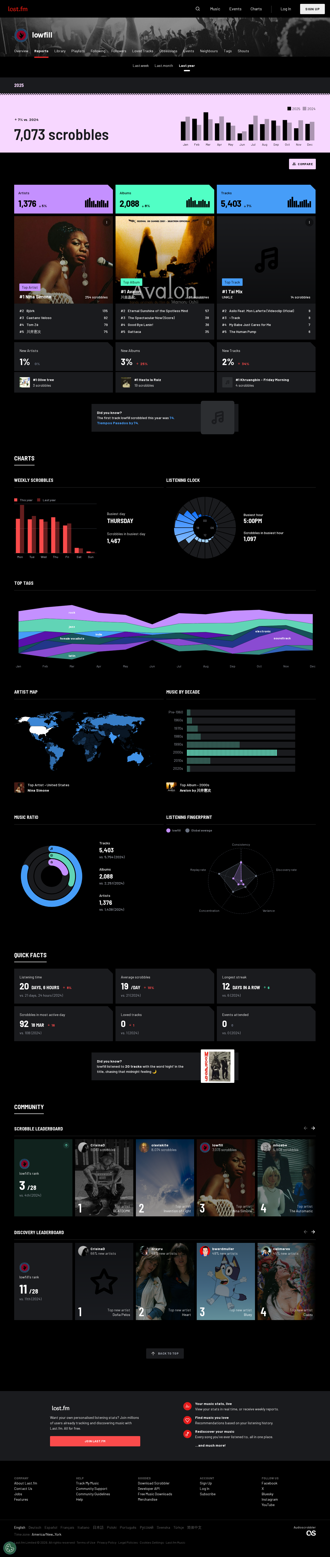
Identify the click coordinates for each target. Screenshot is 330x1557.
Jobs (18, 1494)
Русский (146, 1527)
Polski (112, 1527)
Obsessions (168, 51)
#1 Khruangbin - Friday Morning (262, 379)
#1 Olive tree (43, 379)
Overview (21, 51)
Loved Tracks (142, 51)
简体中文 (194, 1527)
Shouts (243, 51)
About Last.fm (25, 1483)
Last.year (188, 65)
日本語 (98, 1527)
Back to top (168, 1353)
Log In (285, 8)
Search (198, 9)
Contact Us (23, 1488)
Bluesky (267, 1494)
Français (67, 1527)
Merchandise (147, 1499)
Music (215, 8)
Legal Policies (128, 1542)
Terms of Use (86, 1542)
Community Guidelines (93, 1494)
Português (128, 1527)
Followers (118, 51)
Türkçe (179, 1527)
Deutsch (35, 1527)
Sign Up (312, 9)
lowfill (42, 34)
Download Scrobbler (154, 1483)
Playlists (78, 51)
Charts (256, 8)
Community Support (92, 1488)
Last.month (164, 65)
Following (98, 51)
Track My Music (87, 1483)
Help (79, 1499)
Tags (228, 51)
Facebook (269, 1483)
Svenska (163, 1527)
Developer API (149, 1488)
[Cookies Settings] (9, 1548)
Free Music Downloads (155, 1494)
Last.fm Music (175, 1542)
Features (21, 1499)
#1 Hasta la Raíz (147, 379)
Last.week (141, 65)
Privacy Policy (107, 1542)
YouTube (268, 1504)
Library (59, 51)
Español (51, 1527)
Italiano (83, 1527)
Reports (42, 50)
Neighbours (209, 51)
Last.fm (23, 8)
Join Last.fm (95, 1441)
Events (235, 8)
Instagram (270, 1499)
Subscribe (208, 1494)
